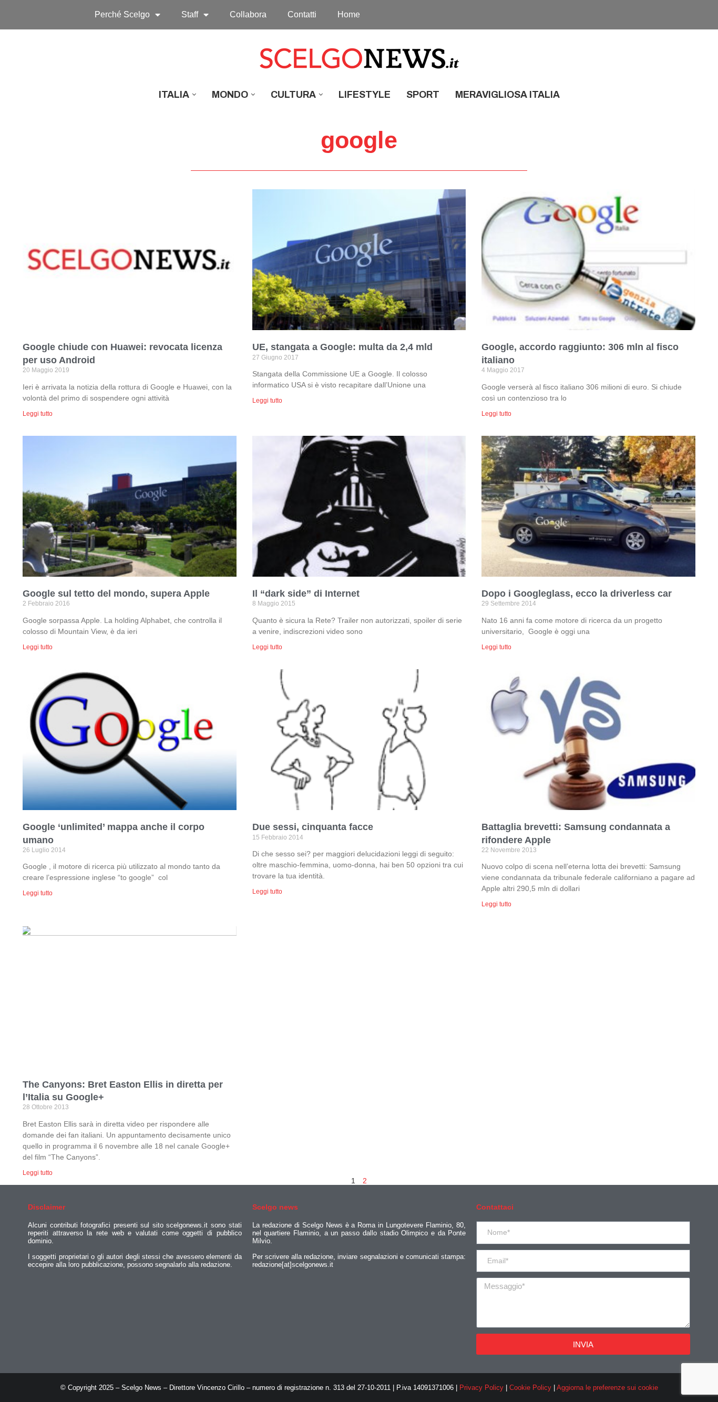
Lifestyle (365, 94)
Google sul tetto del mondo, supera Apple (116, 593)
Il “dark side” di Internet (306, 593)
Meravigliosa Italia (507, 94)
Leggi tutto (38, 413)
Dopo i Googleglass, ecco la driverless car (576, 593)
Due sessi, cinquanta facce (312, 827)
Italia (174, 94)
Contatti (302, 14)
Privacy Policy (481, 1387)
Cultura (293, 94)
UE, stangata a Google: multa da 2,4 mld (342, 347)
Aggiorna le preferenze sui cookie (607, 1387)
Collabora (248, 14)
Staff (189, 14)
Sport (422, 94)
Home (348, 14)
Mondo (230, 94)
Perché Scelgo (122, 14)
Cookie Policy (530, 1387)
